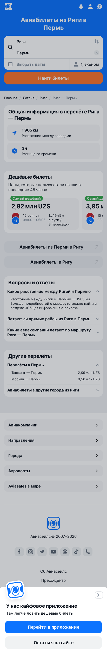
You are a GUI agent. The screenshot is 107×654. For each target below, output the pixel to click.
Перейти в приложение (53, 627)
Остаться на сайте (53, 642)
